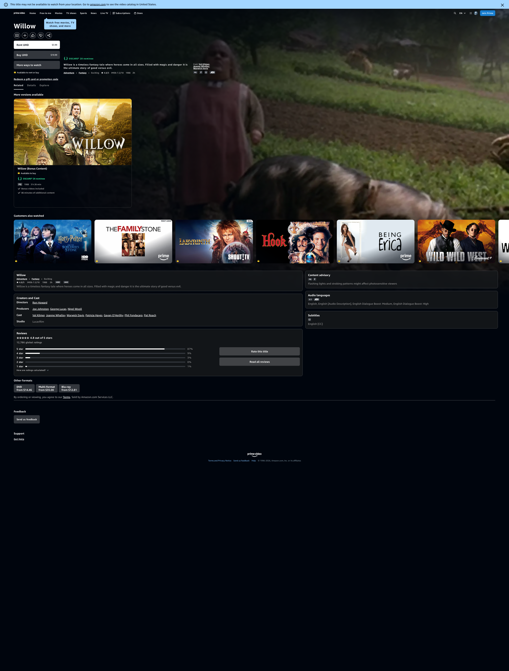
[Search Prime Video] (455, 13)
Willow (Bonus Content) (73, 132)
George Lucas (58, 308)
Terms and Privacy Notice (219, 460)
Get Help (19, 439)
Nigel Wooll (75, 308)
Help (254, 460)
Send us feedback (241, 460)
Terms (66, 397)
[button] (33, 370)
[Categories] (470, 13)
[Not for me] (41, 35)
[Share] (49, 35)
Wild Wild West (456, 241)
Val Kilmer (204, 64)
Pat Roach (150, 315)
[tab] (18, 85)
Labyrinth (214, 241)
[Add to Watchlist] (25, 35)
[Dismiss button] (502, 5)
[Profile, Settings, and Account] (476, 13)
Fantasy (83, 72)
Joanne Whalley (201, 66)
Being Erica (375, 241)
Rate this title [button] (259, 351)
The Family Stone (133, 241)
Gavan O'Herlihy (113, 315)
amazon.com (98, 4)
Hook (295, 241)
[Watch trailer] (17, 35)
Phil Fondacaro (134, 315)
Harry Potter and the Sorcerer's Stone (52, 241)
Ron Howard (39, 302)
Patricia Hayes (93, 315)
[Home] (19, 13)
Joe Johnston (40, 308)
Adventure (69, 72)
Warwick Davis (200, 68)
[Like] (33, 35)
